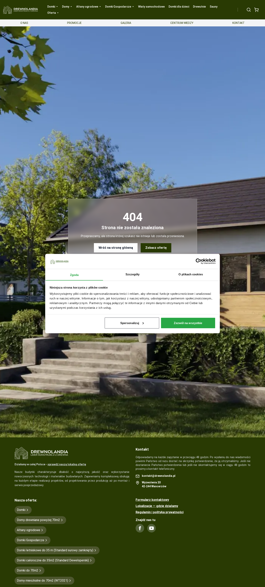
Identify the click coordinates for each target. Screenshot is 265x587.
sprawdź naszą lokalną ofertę (67, 464)
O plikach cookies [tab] (190, 274)
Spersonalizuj (129, 322)
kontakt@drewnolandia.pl (158, 475)
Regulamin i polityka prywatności (160, 512)
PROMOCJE (74, 22)
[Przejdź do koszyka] (256, 9)
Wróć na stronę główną (116, 248)
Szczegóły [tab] (133, 274)
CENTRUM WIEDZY (181, 22)
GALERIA (126, 22)
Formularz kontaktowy (152, 500)
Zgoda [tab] (74, 274)
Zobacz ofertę (156, 248)
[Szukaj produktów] (248, 9)
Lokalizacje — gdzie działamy (157, 506)
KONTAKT (238, 22)
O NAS (24, 22)
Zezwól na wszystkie (188, 322)
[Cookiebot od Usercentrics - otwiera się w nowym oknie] (199, 261)
